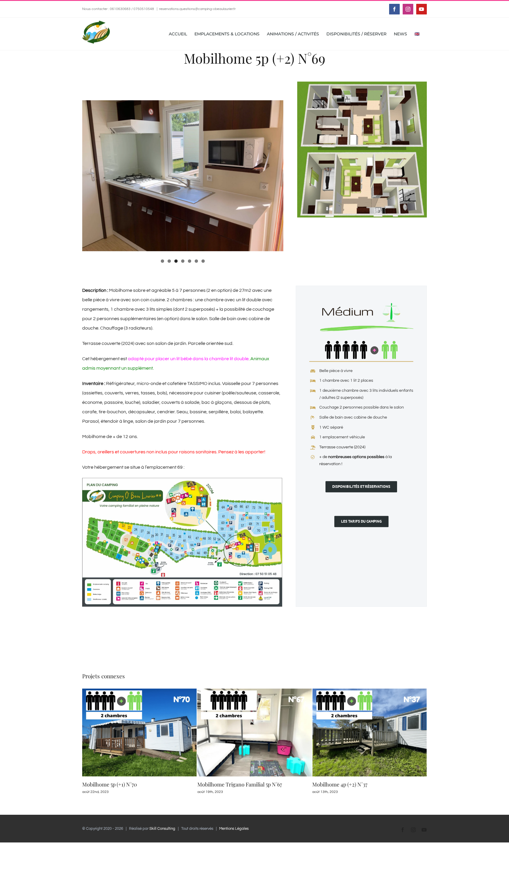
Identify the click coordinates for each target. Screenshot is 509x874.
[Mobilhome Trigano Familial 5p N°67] (139, 691)
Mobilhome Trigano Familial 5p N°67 (124, 784)
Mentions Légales (234, 829)
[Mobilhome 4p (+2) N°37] (254, 691)
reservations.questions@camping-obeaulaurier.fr (197, 9)
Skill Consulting (162, 829)
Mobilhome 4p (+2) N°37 (224, 784)
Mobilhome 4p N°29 (335, 784)
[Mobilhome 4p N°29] (369, 691)
